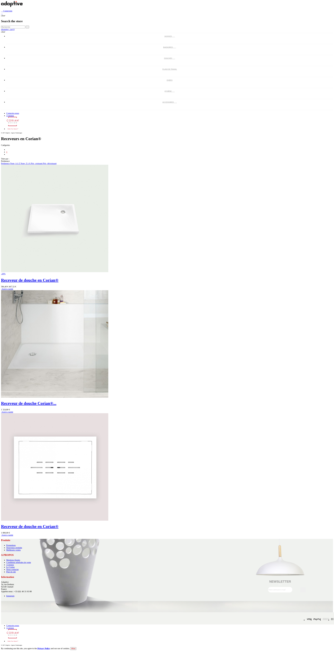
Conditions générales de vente (18, 562)
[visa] (309, 620)
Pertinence (5, 163)
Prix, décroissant (49, 163)
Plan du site (11, 572)
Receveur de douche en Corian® (29, 280)
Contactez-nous (12, 113)
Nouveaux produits (14, 548)
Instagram (10, 596)
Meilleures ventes (13, 550)
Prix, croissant (37, 163)
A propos (10, 116)
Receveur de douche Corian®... (28, 403)
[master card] (317, 620)
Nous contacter (12, 569)
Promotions (11, 545)
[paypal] (326, 620)
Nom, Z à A (25, 163)
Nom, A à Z (15, 163)
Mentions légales (13, 560)
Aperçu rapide (7, 289)
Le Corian (10, 567)
